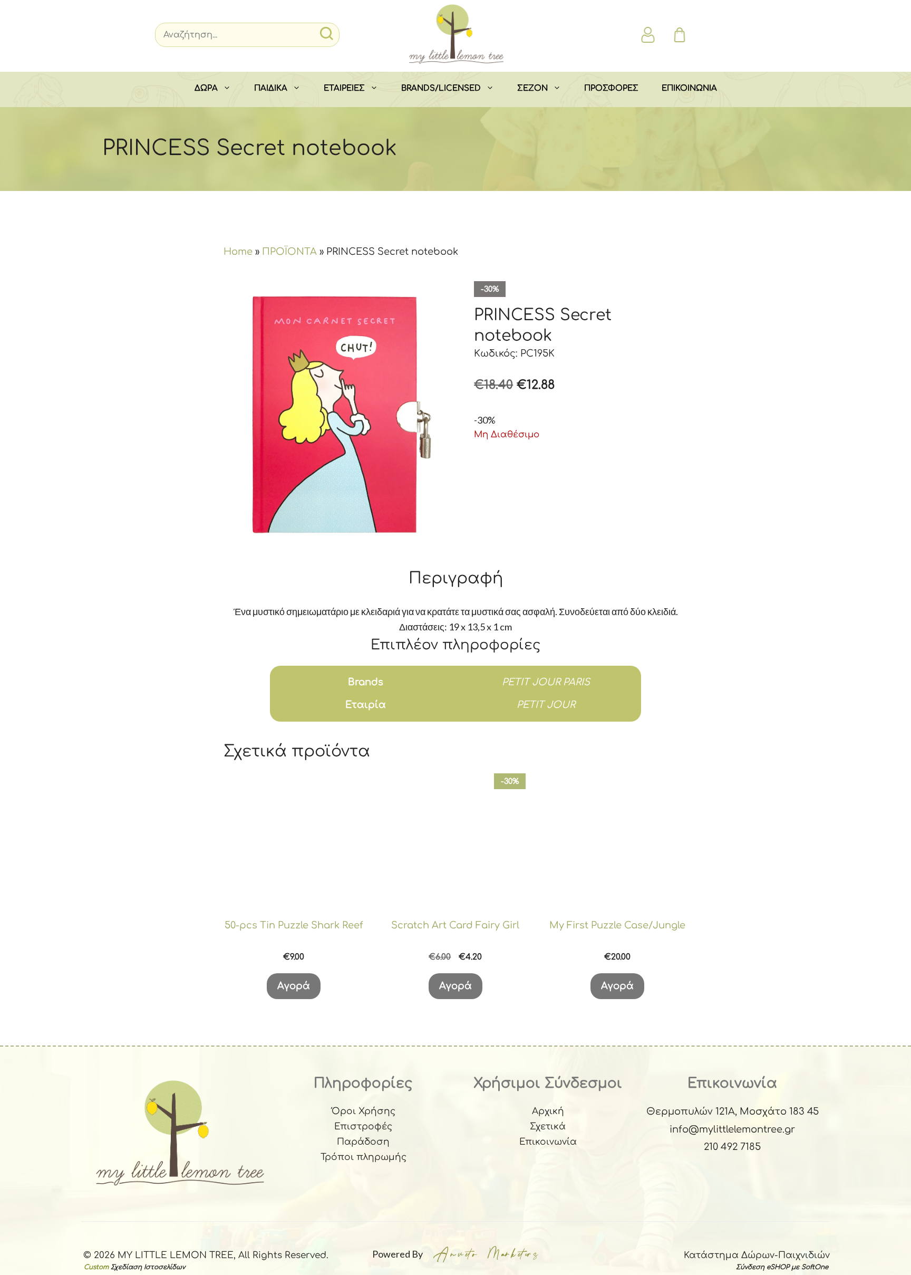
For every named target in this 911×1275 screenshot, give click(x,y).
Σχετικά (548, 1126)
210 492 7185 (732, 1147)
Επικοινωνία (548, 1142)
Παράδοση (363, 1142)
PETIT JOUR (546, 704)
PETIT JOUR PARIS (546, 682)
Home (238, 251)
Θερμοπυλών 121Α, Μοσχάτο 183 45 (732, 1111)
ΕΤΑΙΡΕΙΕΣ (344, 88)
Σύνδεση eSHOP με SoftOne (782, 1267)
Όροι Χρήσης (363, 1111)
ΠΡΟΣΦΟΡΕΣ (611, 88)
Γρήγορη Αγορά (293, 901)
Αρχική (548, 1111)
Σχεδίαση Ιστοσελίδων (148, 1267)
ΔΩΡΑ (206, 88)
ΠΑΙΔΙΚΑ (270, 88)
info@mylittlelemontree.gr (732, 1129)
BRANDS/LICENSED (441, 88)
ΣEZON (532, 88)
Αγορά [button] (293, 986)
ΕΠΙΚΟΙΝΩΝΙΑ (689, 88)
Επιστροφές (363, 1126)
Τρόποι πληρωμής (363, 1157)
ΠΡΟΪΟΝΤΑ (289, 251)
